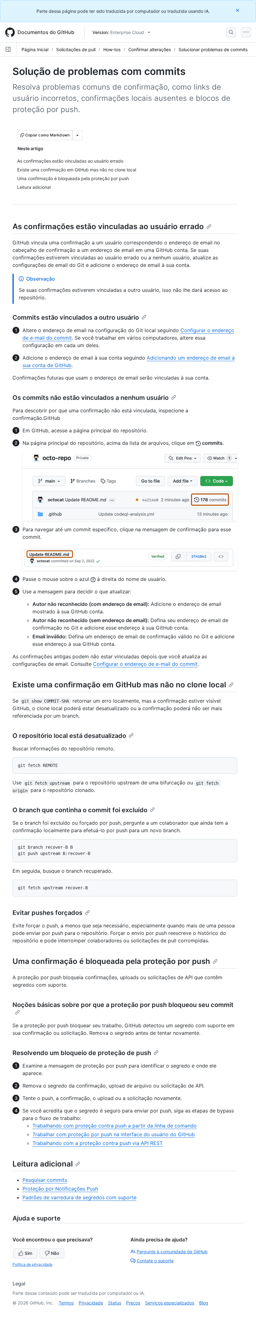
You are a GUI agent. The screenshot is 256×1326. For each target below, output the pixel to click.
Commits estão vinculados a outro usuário (75, 317)
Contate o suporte (155, 1260)
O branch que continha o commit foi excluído (79, 810)
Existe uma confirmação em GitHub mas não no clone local (119, 684)
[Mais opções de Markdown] (77, 135)
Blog (203, 1302)
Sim (28, 1253)
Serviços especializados (169, 1302)
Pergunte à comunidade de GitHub (172, 1251)
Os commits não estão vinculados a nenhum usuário (90, 397)
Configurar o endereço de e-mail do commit (145, 664)
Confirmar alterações (149, 49)
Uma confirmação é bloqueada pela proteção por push (111, 961)
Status (114, 1302)
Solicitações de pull (76, 49)
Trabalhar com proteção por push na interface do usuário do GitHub (113, 1134)
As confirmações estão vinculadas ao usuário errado (108, 226)
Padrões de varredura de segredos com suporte (79, 1197)
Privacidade (91, 1302)
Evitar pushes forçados (47, 912)
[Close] (238, 10)
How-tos (112, 49)
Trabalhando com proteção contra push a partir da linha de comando (114, 1125)
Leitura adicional (42, 1163)
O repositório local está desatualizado (69, 735)
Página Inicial (35, 49)
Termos (66, 1302)
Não (55, 1253)
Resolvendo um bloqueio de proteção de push (81, 1053)
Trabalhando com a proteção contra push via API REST (97, 1143)
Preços (133, 1302)
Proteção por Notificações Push (60, 1189)
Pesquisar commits (44, 1180)
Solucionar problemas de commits (213, 49)
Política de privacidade (32, 1264)
